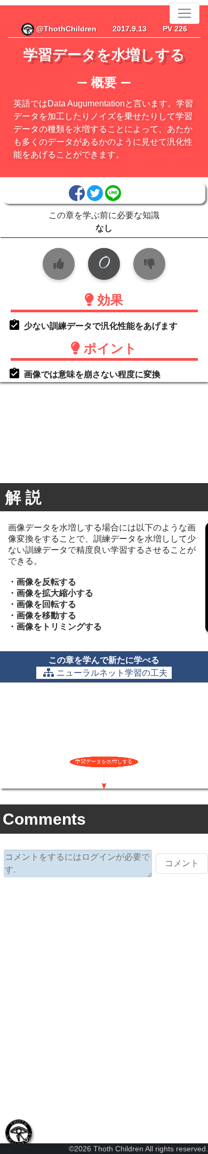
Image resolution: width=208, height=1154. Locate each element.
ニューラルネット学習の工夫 (112, 672)
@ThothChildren (65, 28)
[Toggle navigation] (184, 13)
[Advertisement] (104, 997)
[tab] (18, 1132)
